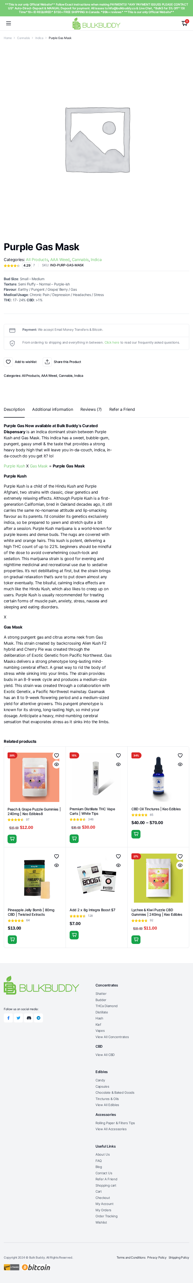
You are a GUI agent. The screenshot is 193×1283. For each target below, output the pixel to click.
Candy (100, 1080)
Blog (98, 1167)
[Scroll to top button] (185, 1260)
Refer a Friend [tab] (122, 409)
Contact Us (103, 1173)
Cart (98, 1191)
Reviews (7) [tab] (91, 409)
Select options (74, 838)
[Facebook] (8, 1017)
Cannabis (23, 38)
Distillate (101, 1012)
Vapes (100, 1031)
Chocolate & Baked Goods (114, 1092)
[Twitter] (18, 1017)
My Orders (103, 1210)
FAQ (98, 1161)
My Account (104, 1204)
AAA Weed (60, 259)
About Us (102, 1154)
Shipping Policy (179, 1257)
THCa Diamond (106, 1006)
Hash (99, 1018)
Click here (112, 342)
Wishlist (101, 1222)
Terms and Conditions (131, 1257)
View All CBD (105, 1055)
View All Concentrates (112, 1037)
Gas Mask (39, 465)
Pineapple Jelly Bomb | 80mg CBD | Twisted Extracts (31, 912)
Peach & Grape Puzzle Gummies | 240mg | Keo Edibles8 (34, 811)
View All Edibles (107, 1105)
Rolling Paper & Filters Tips (115, 1123)
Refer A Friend (106, 1179)
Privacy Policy (157, 1257)
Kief (98, 1024)
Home (8, 38)
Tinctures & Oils (107, 1099)
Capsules (102, 1086)
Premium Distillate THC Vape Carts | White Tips (92, 811)
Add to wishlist (8, 361)
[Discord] (28, 1017)
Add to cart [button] (12, 839)
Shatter (101, 994)
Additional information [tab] (52, 409)
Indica (39, 38)
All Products (37, 259)
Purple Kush (14, 465)
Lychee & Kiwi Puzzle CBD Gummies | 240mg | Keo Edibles (156, 912)
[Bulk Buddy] (96, 23)
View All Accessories (111, 1129)
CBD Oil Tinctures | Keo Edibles (156, 809)
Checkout (102, 1198)
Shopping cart (105, 1185)
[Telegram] (38, 1017)
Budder (100, 1000)
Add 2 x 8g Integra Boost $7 (92, 910)
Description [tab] (14, 409)
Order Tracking (106, 1216)
